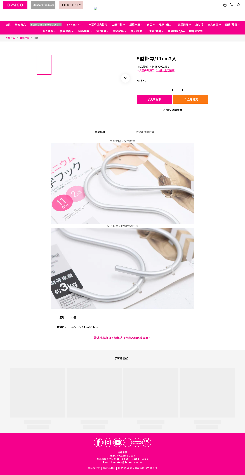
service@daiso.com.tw (127, 462)
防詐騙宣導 (196, 31)
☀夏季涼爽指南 (98, 24)
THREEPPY (74, 24)
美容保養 (65, 31)
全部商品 (10, 37)
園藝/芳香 (231, 24)
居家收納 (24, 37)
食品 (149, 24)
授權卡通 (134, 24)
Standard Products (44, 24)
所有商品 (20, 24)
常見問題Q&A (176, 31)
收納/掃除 (165, 24)
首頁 (8, 24)
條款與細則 (109, 468)
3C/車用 (101, 31)
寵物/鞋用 (83, 31)
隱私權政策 (94, 468)
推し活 (199, 24)
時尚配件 (118, 31)
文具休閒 (213, 24)
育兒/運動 (136, 31)
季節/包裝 (155, 31)
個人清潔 (48, 31)
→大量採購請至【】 (157, 70)
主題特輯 (117, 24)
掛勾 (36, 37)
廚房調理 (183, 24)
